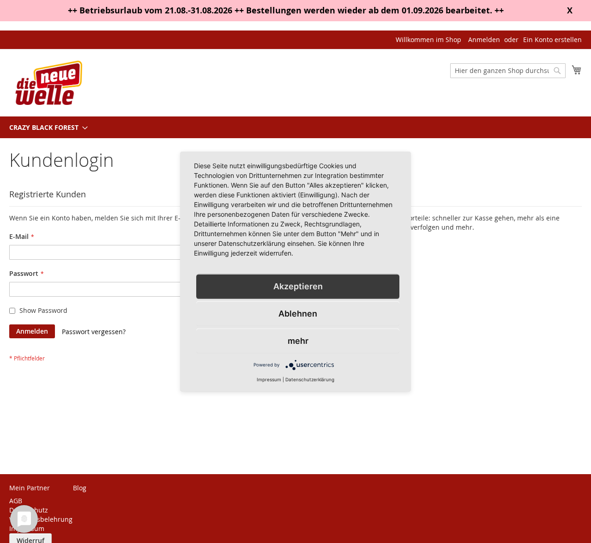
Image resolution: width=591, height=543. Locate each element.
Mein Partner (29, 487)
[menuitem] (46, 127)
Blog (79, 487)
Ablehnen (297, 313)
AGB (15, 500)
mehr (298, 340)
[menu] (295, 127)
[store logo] (48, 82)
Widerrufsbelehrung (40, 519)
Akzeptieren (298, 286)
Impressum (269, 379)
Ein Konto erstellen (552, 39)
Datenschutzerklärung (309, 379)
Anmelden (484, 39)
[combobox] (508, 70)
